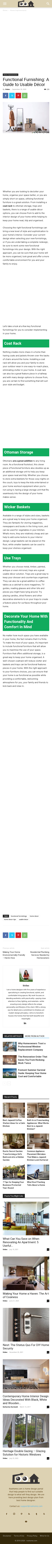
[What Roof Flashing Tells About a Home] (38, 1172)
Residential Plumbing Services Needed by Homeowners (39, 955)
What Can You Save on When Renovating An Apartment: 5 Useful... (21, 1242)
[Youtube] (26, 1521)
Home (5, 10)
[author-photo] (26, 981)
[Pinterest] (18, 95)
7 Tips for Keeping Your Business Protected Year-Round (13, 1185)
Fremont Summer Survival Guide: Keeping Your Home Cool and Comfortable (32, 1073)
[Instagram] (14, 1514)
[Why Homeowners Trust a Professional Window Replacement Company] (10, 1046)
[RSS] (29, 1514)
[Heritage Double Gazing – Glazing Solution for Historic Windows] (26, 1431)
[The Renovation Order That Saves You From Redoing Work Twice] (10, 1060)
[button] (4, 3)
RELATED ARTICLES (13, 1036)
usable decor (23, 919)
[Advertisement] (26, 46)
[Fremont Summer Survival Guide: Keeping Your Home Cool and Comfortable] (10, 1073)
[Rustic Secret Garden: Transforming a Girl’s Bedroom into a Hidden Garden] (14, 1141)
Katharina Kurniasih (10, 1407)
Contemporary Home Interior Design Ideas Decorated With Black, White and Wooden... (26, 1400)
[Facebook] (5, 95)
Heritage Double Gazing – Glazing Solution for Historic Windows (24, 1452)
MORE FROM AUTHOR (34, 1036)
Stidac (7, 89)
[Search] (48, 3)
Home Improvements (18, 10)
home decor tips (10, 919)
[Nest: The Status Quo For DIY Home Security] (26, 1325)
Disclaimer (7, 1536)
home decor (34, 916)
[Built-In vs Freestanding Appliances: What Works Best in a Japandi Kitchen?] (38, 1110)
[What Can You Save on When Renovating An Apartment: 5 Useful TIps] (26, 1218)
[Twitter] (12, 95)
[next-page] (9, 1083)
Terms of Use (19, 1536)
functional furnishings (19, 916)
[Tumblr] (36, 1514)
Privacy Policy (32, 1536)
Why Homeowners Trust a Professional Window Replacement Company (31, 1046)
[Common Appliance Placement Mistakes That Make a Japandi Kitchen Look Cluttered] (38, 1141)
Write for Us (44, 1536)
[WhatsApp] (24, 95)
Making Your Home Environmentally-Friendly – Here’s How (14, 955)
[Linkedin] (26, 1023)
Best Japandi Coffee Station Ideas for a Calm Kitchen (14, 1123)
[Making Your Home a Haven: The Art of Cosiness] (26, 1273)
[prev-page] (4, 1083)
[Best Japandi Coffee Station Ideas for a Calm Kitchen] (14, 1110)
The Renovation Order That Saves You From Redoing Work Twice (32, 1059)
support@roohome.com (31, 1506)
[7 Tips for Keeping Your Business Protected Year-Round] (14, 1172)
